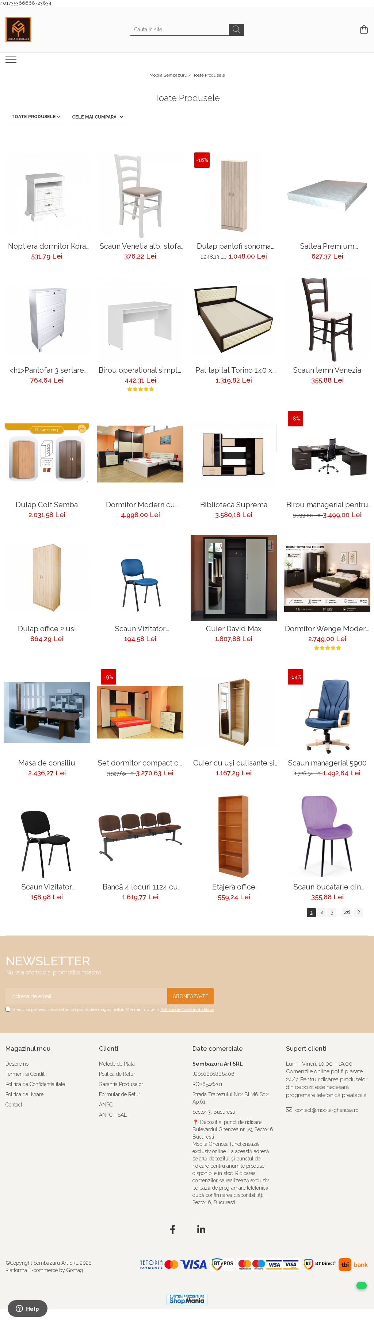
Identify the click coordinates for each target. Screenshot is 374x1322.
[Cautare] (236, 30)
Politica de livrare (24, 1094)
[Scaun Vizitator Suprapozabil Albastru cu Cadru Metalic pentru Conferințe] (140, 578)
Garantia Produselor (121, 1084)
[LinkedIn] (201, 1230)
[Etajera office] (234, 836)
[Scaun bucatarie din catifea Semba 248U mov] (327, 836)
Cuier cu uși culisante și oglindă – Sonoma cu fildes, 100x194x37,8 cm (234, 763)
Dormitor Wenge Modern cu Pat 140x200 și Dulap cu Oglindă (327, 629)
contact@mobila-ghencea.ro (326, 1110)
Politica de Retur (117, 1074)
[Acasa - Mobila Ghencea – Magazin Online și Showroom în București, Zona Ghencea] (42, 29)
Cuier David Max (234, 629)
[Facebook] (173, 1230)
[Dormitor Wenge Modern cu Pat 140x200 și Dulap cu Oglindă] (327, 578)
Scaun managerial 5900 (327, 763)
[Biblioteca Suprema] (234, 454)
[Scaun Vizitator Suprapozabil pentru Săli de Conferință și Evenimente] (47, 836)
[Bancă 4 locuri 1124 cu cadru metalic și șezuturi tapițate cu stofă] (140, 836)
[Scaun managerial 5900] (327, 712)
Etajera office (233, 887)
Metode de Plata (117, 1064)
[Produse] (11, 62)
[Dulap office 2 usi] (47, 578)
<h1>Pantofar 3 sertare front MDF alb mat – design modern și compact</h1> (46, 370)
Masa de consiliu (46, 763)
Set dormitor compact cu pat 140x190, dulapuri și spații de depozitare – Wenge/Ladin (140, 763)
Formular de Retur (119, 1094)
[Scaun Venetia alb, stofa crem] (140, 195)
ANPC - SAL (113, 1115)
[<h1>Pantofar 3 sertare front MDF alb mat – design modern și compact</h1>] (47, 319)
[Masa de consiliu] (47, 712)
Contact (13, 1105)
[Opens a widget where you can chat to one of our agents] (27, 1309)
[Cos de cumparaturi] (363, 29)
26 (347, 912)
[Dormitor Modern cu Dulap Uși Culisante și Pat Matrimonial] (140, 454)
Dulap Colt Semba (47, 505)
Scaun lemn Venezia (327, 370)
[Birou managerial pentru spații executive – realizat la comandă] (327, 454)
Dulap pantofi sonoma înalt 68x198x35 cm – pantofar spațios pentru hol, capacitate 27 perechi (234, 246)
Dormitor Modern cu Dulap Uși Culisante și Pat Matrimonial (140, 505)
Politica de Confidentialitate (187, 1009)
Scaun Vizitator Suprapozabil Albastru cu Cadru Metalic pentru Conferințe (140, 629)
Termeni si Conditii (26, 1074)
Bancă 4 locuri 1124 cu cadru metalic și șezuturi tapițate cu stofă (140, 887)
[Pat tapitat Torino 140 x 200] (234, 319)
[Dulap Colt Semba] (47, 454)
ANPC (105, 1105)
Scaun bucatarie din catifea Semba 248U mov (327, 887)
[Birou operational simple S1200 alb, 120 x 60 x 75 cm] (140, 319)
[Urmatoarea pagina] (358, 912)
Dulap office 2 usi (47, 629)
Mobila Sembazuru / (170, 75)
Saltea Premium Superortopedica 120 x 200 (327, 246)
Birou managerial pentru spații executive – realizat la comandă (327, 505)
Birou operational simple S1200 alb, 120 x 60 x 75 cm (140, 370)
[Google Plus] (187, 1230)
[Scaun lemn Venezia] (327, 319)
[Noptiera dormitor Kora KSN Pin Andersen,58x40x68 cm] (47, 195)
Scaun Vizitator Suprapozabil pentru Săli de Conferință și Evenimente (47, 887)
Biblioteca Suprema (233, 505)
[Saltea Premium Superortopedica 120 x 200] (327, 195)
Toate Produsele (209, 75)
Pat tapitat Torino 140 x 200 (233, 370)
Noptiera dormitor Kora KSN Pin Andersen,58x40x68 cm (47, 246)
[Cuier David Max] (234, 578)
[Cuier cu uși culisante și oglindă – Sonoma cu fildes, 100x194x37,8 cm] (234, 712)
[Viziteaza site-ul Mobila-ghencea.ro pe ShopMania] (187, 1299)
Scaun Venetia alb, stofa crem (140, 246)
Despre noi (17, 1064)
